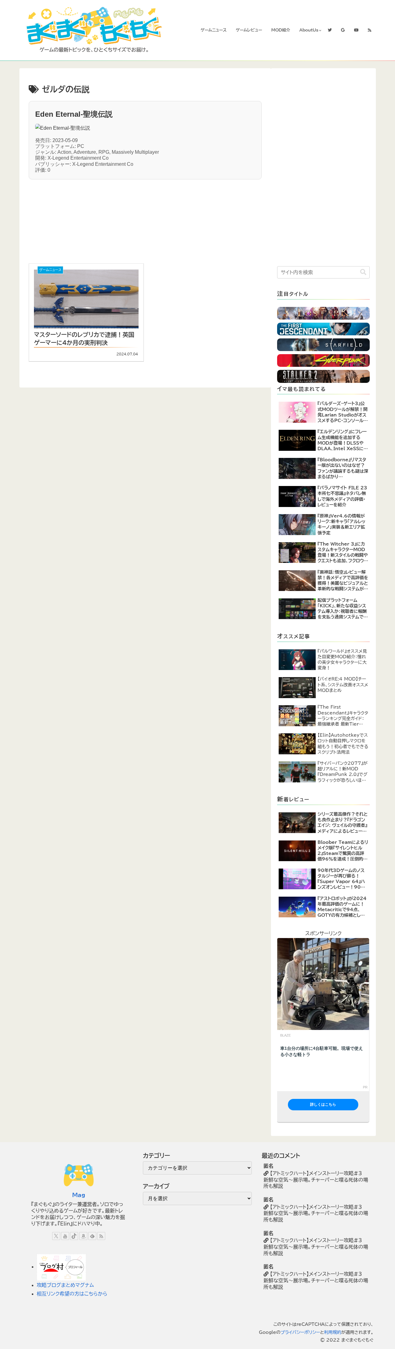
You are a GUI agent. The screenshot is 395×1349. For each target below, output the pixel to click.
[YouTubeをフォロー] (65, 1236)
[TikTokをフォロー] (74, 1236)
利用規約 (332, 1332)
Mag (78, 1195)
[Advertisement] (90, 218)
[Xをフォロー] (56, 1236)
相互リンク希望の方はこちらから (72, 1293)
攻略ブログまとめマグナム (65, 1285)
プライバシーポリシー (300, 1332)
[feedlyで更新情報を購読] (92, 1236)
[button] (363, 272)
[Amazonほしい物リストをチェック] (83, 1236)
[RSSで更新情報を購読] (101, 1236)
